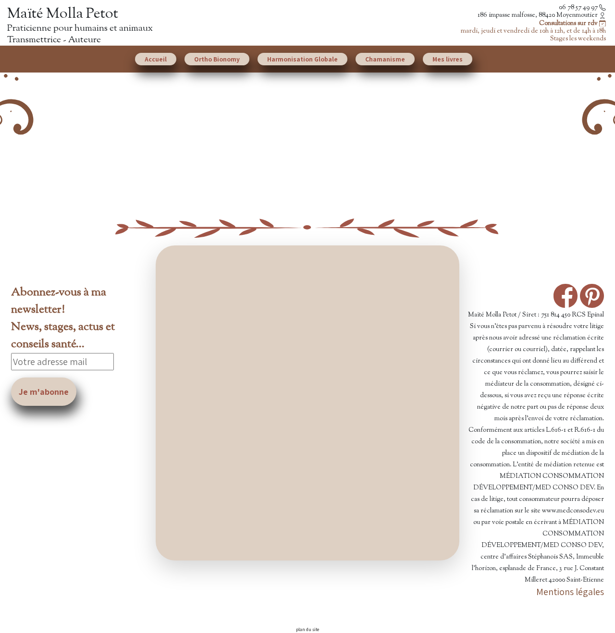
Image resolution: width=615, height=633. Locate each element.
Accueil (156, 59)
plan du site (307, 629)
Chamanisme (385, 59)
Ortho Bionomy (217, 59)
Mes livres (447, 59)
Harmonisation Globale (302, 59)
